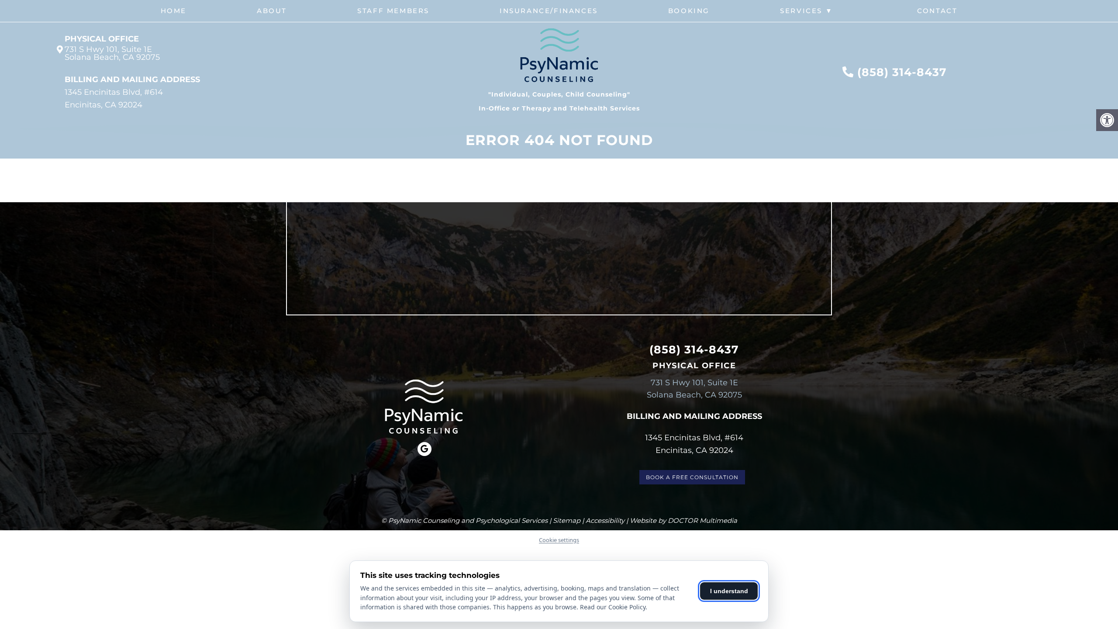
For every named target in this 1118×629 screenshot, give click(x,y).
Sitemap (566, 520)
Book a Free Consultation (692, 477)
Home (173, 11)
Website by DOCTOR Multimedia (683, 520)
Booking (689, 11)
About (272, 11)
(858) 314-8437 (902, 72)
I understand (729, 591)
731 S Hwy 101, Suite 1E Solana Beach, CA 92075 (112, 53)
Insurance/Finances (549, 11)
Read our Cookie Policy (612, 607)
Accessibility (605, 520)
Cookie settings (559, 540)
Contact (937, 11)
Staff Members (393, 11)
